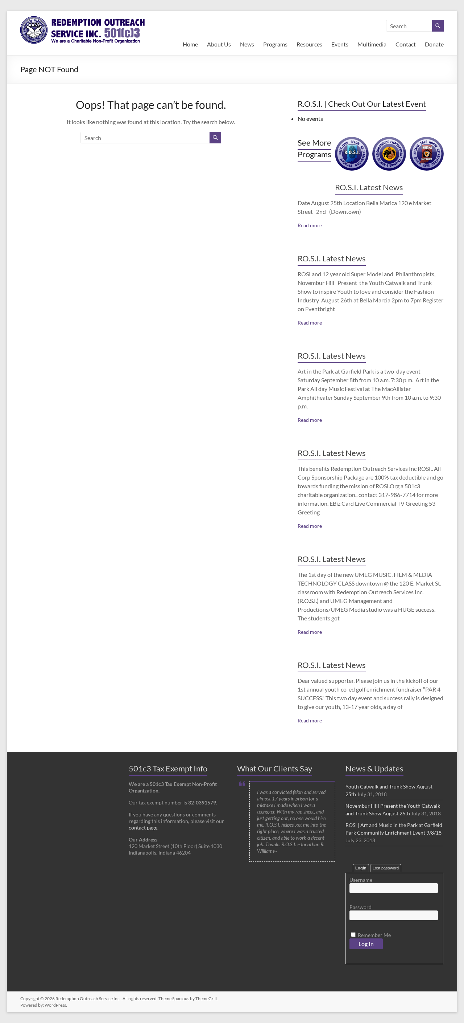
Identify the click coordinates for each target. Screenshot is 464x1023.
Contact (405, 44)
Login (360, 868)
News (247, 44)
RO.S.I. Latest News (369, 187)
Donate (434, 44)
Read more (310, 225)
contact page (143, 827)
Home (190, 44)
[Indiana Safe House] (426, 140)
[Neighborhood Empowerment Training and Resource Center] (389, 140)
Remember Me (374, 935)
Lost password (386, 868)
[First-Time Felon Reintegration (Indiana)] (352, 140)
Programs (275, 44)
